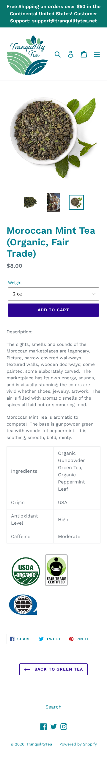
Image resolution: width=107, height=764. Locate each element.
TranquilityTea (39, 744)
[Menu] (96, 54)
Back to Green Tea (58, 669)
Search (53, 707)
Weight (15, 282)
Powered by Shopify (78, 744)
